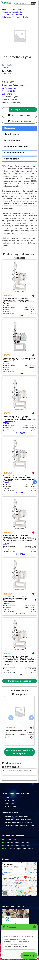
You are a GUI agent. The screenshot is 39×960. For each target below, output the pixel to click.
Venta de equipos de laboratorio (16, 816)
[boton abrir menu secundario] (35, 482)
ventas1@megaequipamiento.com (17, 846)
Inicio (7, 797)
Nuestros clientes (11, 806)
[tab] (19, 128)
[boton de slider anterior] (9, 717)
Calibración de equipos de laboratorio (18, 819)
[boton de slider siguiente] (29, 717)
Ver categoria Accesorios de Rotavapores (19, 752)
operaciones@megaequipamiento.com (19, 849)
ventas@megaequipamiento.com (17, 843)
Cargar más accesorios (19, 681)
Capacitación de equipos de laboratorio (19, 825)
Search (33, 3)
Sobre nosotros (10, 803)
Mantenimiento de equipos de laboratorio (20, 822)
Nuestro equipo (10, 800)
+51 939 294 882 (11, 840)
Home (4, 9)
